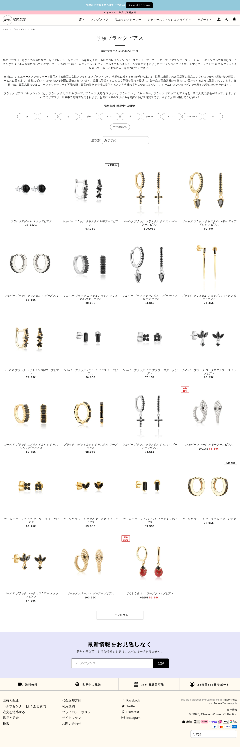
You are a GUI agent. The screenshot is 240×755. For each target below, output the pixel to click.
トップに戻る (120, 614)
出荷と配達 (11, 700)
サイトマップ (71, 718)
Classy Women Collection (219, 714)
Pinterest (132, 712)
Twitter (130, 706)
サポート (203, 19)
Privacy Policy (230, 699)
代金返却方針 (71, 700)
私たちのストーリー (128, 19)
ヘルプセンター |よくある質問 (24, 706)
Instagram (132, 718)
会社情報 (232, 709)
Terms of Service (222, 703)
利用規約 (68, 706)
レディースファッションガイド (168, 19)
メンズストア (100, 19)
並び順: (96, 140)
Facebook (132, 700)
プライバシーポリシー (78, 712)
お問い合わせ (71, 723)
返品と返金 (11, 718)
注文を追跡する (14, 712)
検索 (6, 723)
